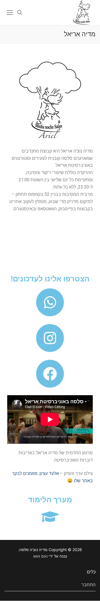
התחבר (88, 584)
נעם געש (40, 556)
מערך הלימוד (50, 499)
